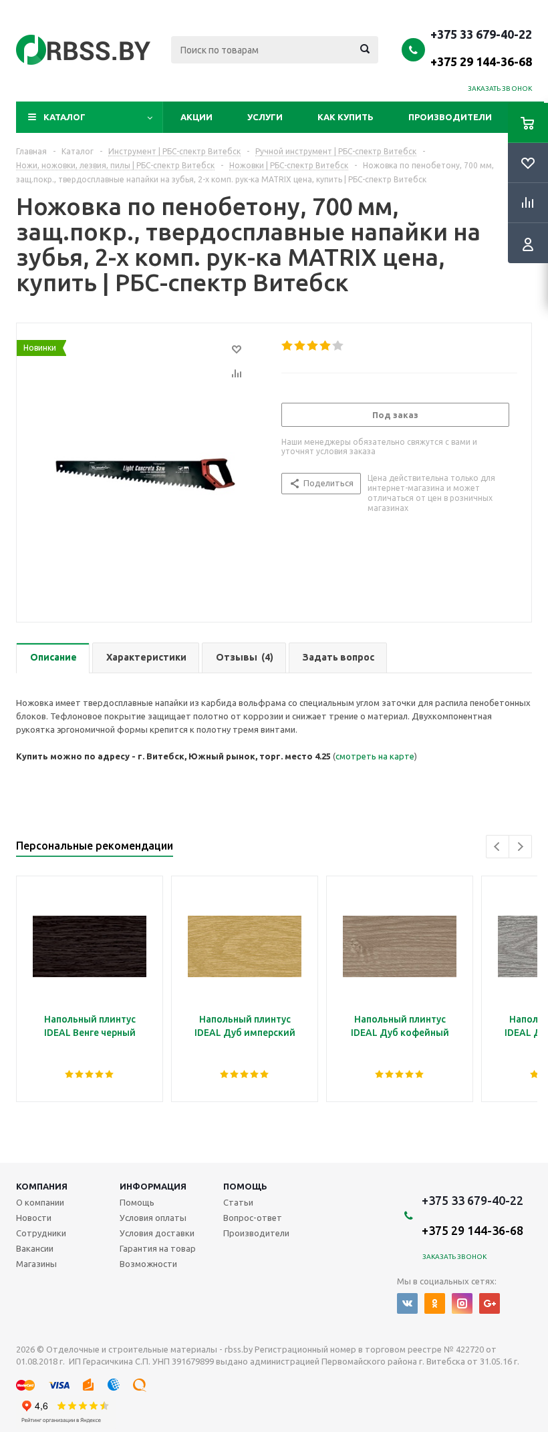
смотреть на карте (374, 756)
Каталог (64, 117)
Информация (153, 1186)
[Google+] (489, 1303)
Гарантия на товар (158, 1248)
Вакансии (34, 1248)
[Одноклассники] (434, 1303)
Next (520, 847)
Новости (33, 1217)
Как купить (345, 117)
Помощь (245, 1186)
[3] (313, 346)
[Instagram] (462, 1303)
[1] (287, 346)
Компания (41, 1186)
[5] (338, 346)
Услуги (265, 117)
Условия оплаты (153, 1217)
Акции (196, 117)
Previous (498, 847)
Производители (450, 117)
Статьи (238, 1202)
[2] (300, 346)
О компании (40, 1202)
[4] (325, 346)
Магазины (36, 1263)
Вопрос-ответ (252, 1217)
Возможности (148, 1263)
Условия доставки (157, 1233)
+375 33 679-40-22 (481, 47)
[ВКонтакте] (407, 1303)
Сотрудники (41, 1233)
